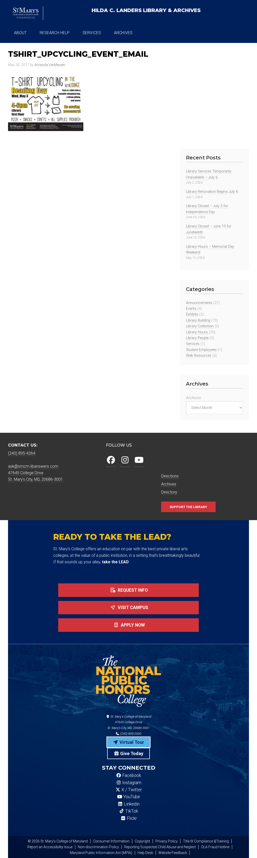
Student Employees (201, 350)
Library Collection (200, 326)
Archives (193, 397)
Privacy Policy (166, 841)
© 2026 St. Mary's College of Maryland (58, 841)
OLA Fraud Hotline (215, 847)
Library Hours (197, 332)
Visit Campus (132, 607)
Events (191, 309)
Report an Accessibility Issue (50, 847)
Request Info (132, 590)
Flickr (131, 818)
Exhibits (192, 314)
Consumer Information (111, 841)
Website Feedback (172, 853)
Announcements (199, 303)
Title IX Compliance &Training (206, 841)
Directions (170, 476)
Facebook (131, 775)
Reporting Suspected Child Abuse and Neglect (160, 847)
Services (193, 344)
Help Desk (145, 853)
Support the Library (188, 507)
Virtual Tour (131, 742)
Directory (169, 492)
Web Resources (198, 355)
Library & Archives (146, 10)
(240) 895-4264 (21, 453)
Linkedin (131, 804)
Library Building (198, 320)
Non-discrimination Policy (98, 847)
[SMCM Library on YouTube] (139, 460)
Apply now (132, 625)
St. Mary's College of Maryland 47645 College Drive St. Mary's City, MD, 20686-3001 (129, 722)
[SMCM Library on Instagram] (125, 460)
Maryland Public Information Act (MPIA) (101, 853)
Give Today (131, 753)
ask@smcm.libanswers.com (33, 466)
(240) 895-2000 (130, 734)
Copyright (142, 841)
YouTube (131, 796)
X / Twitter (131, 789)
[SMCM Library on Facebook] (111, 460)
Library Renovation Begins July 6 (212, 192)
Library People (197, 338)
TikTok (131, 811)
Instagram (131, 782)
